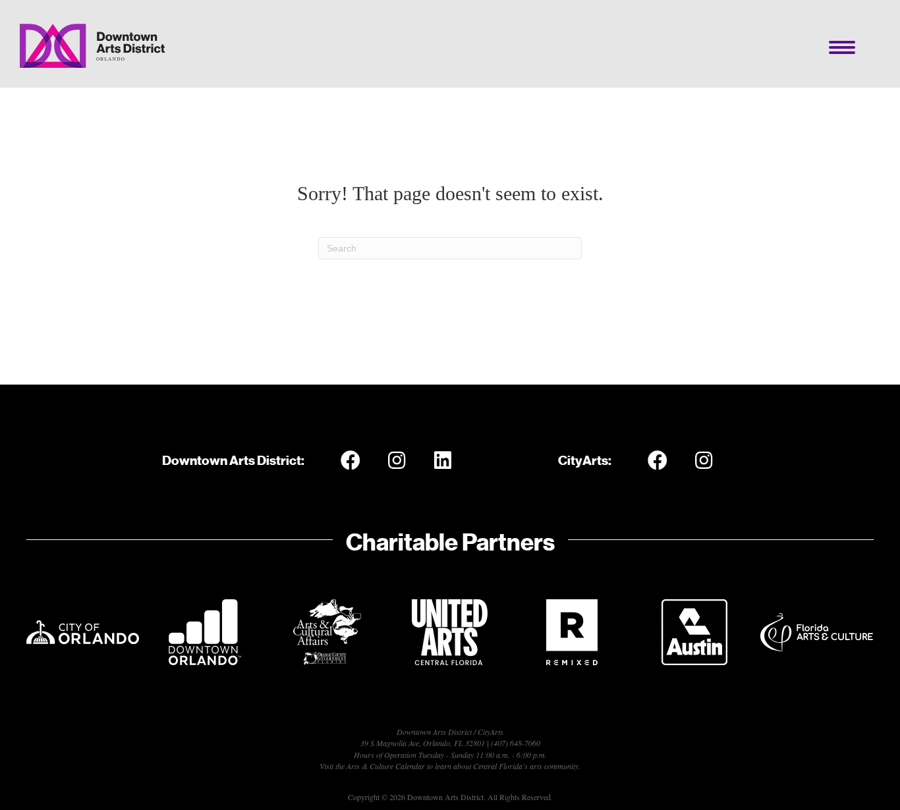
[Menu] (842, 47)
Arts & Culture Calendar (386, 766)
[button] (350, 460)
